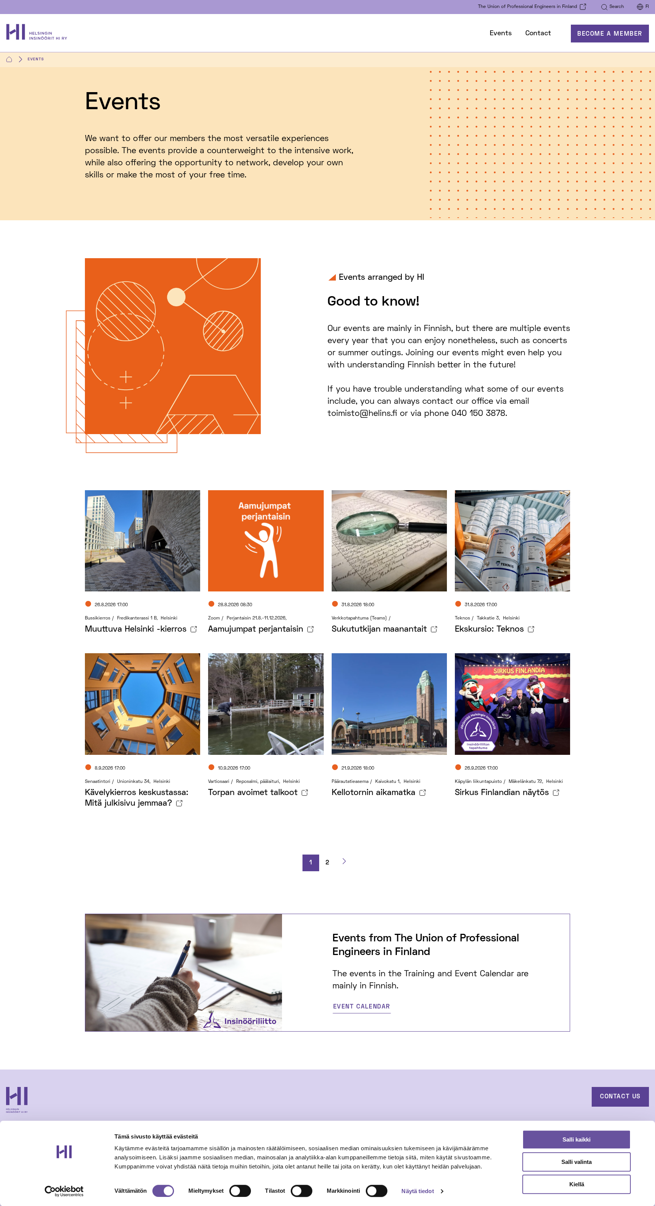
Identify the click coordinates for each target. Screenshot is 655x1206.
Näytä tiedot (417, 1191)
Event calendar (361, 1007)
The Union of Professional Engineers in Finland (527, 7)
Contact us (620, 1096)
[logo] (73, 1101)
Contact (538, 33)
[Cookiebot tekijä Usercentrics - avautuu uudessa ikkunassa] (64, 1191)
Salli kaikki (577, 1139)
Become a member (609, 34)
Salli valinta (576, 1162)
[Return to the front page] (40, 33)
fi (647, 7)
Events (501, 33)
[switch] (240, 1191)
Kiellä (576, 1184)
